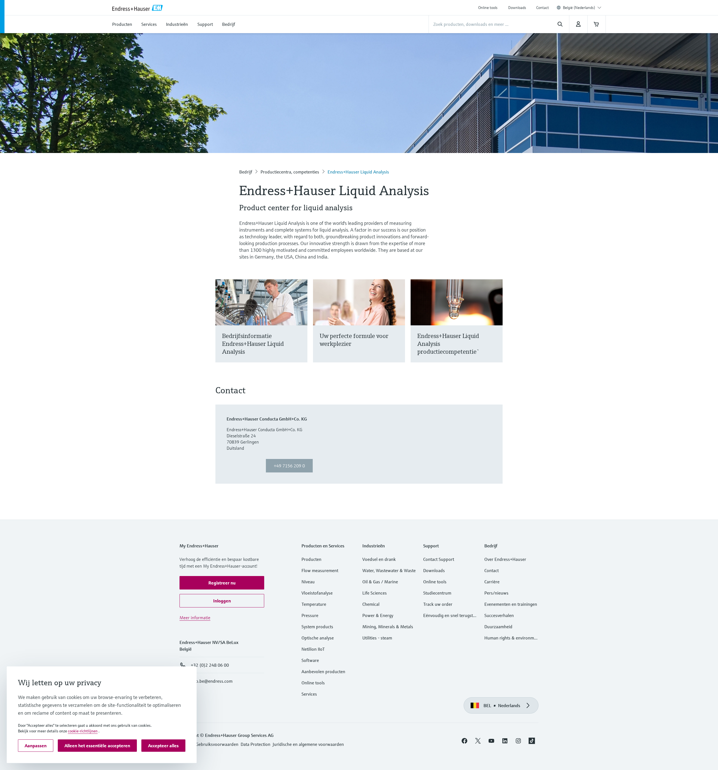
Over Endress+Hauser (505, 559)
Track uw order (437, 604)
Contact (542, 7)
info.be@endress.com (212, 681)
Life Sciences (374, 593)
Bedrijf (245, 172)
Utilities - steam (377, 638)
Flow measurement (320, 570)
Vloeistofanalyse (317, 593)
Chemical (370, 604)
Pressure (310, 615)
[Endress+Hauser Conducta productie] (495, 327)
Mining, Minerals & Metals (387, 626)
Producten (311, 559)
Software (310, 660)
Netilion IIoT (313, 649)
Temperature (314, 604)
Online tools (488, 7)
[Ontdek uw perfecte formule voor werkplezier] (398, 327)
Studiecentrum (437, 593)
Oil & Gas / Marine (380, 581)
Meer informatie (195, 617)
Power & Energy (377, 615)
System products (317, 626)
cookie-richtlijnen (83, 731)
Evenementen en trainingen (510, 604)
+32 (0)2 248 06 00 (210, 665)
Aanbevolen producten (323, 671)
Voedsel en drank (379, 559)
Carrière (492, 581)
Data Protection (255, 744)
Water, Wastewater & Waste (389, 570)
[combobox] (582, 7)
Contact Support (438, 559)
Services (309, 694)
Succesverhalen (499, 615)
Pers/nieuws (496, 593)
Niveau (308, 581)
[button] (222, 583)
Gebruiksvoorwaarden (217, 744)
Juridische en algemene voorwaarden (308, 744)
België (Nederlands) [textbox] (579, 7)
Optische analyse (318, 638)
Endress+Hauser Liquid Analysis (358, 172)
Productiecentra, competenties (290, 172)
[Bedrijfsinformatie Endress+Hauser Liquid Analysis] (300, 327)
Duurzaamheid (498, 626)
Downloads (517, 7)
